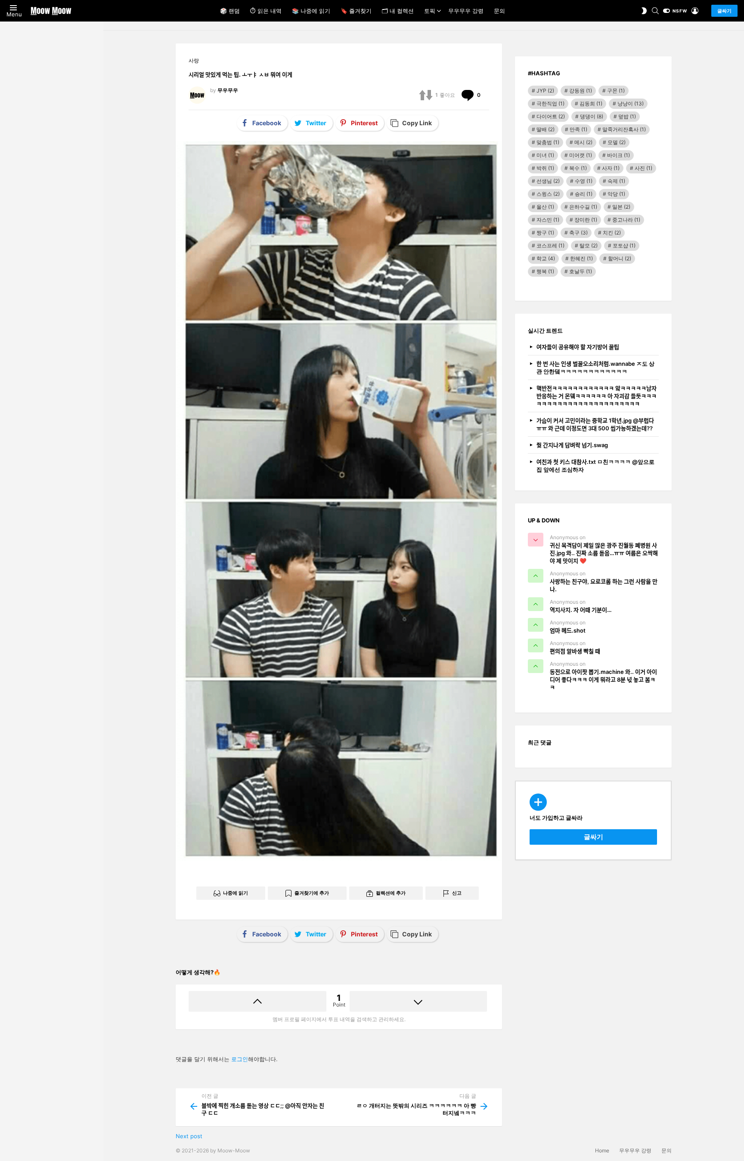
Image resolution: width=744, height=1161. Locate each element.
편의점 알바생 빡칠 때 (575, 651)
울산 (545, 207)
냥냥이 (630, 103)
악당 (616, 194)
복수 (578, 168)
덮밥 (627, 116)
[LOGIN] (694, 11)
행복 (545, 271)
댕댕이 (591, 116)
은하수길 (583, 207)
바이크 (618, 155)
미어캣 (580, 155)
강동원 (580, 90)
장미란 (585, 219)
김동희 (591, 103)
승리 (583, 194)
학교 (545, 258)
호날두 (580, 271)
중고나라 (626, 219)
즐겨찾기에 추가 (311, 893)
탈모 (589, 245)
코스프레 (550, 245)
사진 (643, 168)
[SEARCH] (655, 11)
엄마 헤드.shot (568, 630)
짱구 (545, 232)
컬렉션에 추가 (391, 893)
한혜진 (581, 258)
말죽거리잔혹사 (624, 129)
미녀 (545, 155)
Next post (189, 1136)
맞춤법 (547, 142)
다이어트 (550, 116)
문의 (499, 10)
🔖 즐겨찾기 (356, 10)
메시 (583, 142)
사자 (611, 168)
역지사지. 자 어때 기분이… (580, 609)
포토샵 (624, 245)
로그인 (239, 1059)
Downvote (418, 1001)
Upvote (257, 1001)
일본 (621, 207)
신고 (457, 893)
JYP (545, 90)
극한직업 (550, 103)
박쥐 (545, 168)
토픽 (429, 10)
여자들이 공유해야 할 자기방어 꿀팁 (577, 346)
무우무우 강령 (466, 10)
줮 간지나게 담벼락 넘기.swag (572, 445)
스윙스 (548, 194)
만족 (578, 129)
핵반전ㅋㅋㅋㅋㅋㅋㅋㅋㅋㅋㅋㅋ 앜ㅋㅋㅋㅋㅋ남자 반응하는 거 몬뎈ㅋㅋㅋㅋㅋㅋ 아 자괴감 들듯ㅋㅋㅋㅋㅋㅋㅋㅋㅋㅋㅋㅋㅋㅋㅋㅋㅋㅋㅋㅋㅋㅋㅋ (596, 396)
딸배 (545, 129)
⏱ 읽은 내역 (266, 10)
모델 (617, 142)
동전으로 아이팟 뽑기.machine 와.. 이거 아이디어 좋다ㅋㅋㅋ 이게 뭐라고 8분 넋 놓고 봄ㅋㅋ (603, 679)
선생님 (548, 181)
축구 (578, 232)
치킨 (612, 232)
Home (602, 1150)
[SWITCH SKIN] (644, 11)
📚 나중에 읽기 (311, 10)
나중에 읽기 (235, 893)
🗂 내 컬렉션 (398, 10)
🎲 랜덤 (230, 10)
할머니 (619, 258)
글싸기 (724, 11)
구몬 (616, 90)
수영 (583, 181)
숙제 (616, 181)
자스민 (547, 219)
